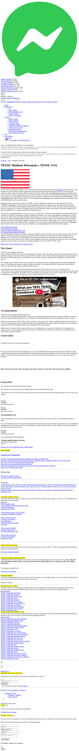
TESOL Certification (14, 115)
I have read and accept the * (16, 686)
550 (2, 511)
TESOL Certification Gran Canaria (11, 601)
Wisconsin (56, 193)
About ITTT (8, 107)
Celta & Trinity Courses (15, 127)
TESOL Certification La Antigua (11, 605)
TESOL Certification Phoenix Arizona (12, 646)
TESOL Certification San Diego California (14, 655)
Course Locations (9, 586)
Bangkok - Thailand (14, 695)
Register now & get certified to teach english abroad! (17, 244)
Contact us (8, 138)
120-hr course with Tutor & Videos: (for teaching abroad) (8, 536)
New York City (13, 697)
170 (2, 533)
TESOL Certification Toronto (10, 658)
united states (59, 189)
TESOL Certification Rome (9, 651)
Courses (7, 117)
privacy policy (23, 686)
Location (3, 160)
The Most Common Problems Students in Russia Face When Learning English (25, 459)
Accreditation (9, 136)
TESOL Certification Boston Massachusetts (14, 626)
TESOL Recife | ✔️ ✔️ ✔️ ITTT (11, 484)
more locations (5, 591)
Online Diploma (6, 81)
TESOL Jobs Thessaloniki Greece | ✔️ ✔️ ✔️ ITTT (25, 486)
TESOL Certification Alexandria (11, 593)
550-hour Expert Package (8, 91)
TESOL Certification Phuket (9, 648)
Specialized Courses (7, 86)
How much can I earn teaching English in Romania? (17, 464)
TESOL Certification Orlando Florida (12, 643)
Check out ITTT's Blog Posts (10, 455)
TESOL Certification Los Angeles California (14, 634)
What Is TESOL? (13, 114)
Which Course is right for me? (17, 131)
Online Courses (5, 79)
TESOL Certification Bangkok (10, 594)
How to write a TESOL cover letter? (12, 467)
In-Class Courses (6, 82)
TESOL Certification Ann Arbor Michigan (14, 619)
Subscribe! (5, 684)
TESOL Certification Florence (10, 600)
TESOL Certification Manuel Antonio (12, 607)
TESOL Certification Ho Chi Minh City (13, 603)
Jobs (6, 134)
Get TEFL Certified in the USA (10, 143)
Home (6, 105)
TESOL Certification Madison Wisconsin (13, 636)
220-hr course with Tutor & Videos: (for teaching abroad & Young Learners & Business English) (10, 521)
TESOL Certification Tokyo (9, 610)
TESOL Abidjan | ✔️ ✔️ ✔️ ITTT (52, 486)
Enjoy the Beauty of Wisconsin (10, 150)
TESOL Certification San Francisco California (15, 657)
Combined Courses (6, 84)
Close (3, 749)
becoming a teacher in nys (37, 490)
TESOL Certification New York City (12, 608)
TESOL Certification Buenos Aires (11, 596)
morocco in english (51, 490)
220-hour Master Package (8, 88)
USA (9, 160)
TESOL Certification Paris (9, 645)
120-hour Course (6, 89)
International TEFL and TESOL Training (44, 102)
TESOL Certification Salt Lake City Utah (13, 653)
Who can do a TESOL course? (10, 476)
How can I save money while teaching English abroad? (17, 462)
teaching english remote (8, 490)
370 (2, 516)
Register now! (5, 671)
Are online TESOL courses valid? (11, 477)
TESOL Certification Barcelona (10, 624)
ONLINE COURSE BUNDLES (18, 126)
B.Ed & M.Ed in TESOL (16, 133)
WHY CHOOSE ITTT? (15, 112)
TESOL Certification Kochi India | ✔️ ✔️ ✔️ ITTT (37, 484)
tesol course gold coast (22, 490)
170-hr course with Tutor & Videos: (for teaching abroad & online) (9, 529)
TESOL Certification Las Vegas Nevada (13, 632)
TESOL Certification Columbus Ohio (12, 627)
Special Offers (12, 110)
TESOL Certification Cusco (9, 598)
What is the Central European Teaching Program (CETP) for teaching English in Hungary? (28, 466)
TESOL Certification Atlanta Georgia (12, 620)
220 (2, 526)
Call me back (5, 739)
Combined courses (12, 612)
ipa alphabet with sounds (65, 490)
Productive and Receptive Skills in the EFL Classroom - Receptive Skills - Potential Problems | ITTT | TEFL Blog (35, 460)
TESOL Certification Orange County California (15, 641)
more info (4, 502)
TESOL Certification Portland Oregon (12, 650)
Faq (9, 108)
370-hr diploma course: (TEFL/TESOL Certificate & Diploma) (13, 513)
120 (2, 540)
